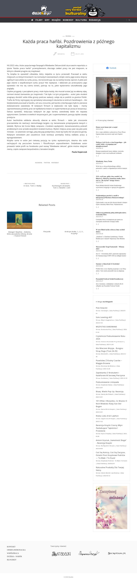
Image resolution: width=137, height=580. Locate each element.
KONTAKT (11, 547)
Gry (47, 19)
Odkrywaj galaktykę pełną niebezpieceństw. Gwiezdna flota (111, 214)
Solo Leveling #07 (104, 317)
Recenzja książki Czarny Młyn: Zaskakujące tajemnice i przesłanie (109, 428)
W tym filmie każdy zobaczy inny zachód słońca (110, 231)
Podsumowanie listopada (107, 382)
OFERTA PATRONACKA (16, 550)
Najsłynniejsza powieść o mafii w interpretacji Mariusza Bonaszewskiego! (110, 196)
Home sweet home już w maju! (107, 127)
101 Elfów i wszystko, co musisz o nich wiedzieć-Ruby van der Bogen (111, 404)
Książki (56, 19)
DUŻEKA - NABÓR (14, 556)
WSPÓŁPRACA (13, 553)
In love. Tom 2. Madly (32, 186)
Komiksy (68, 19)
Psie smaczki (101, 308)
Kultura (81, 19)
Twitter (47, 162)
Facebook (38, 162)
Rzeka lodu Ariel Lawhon (107, 416)
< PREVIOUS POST (29, 183)
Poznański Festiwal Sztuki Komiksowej (109, 279)
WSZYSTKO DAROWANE (106, 327)
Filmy (39, 19)
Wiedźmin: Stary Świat (104, 161)
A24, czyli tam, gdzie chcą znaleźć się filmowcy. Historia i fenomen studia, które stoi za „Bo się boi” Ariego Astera (110, 178)
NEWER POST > (65, 183)
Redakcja (95, 19)
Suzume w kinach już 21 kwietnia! (108, 264)
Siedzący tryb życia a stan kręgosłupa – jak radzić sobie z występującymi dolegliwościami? (111, 144)
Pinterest (55, 162)
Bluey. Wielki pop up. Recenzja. (110, 391)
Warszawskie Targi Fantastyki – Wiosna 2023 (110, 248)
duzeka (68, 36)
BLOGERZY (11, 560)
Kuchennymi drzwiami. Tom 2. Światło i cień (61, 187)
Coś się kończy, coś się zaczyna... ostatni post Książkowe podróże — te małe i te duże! (111, 455)
